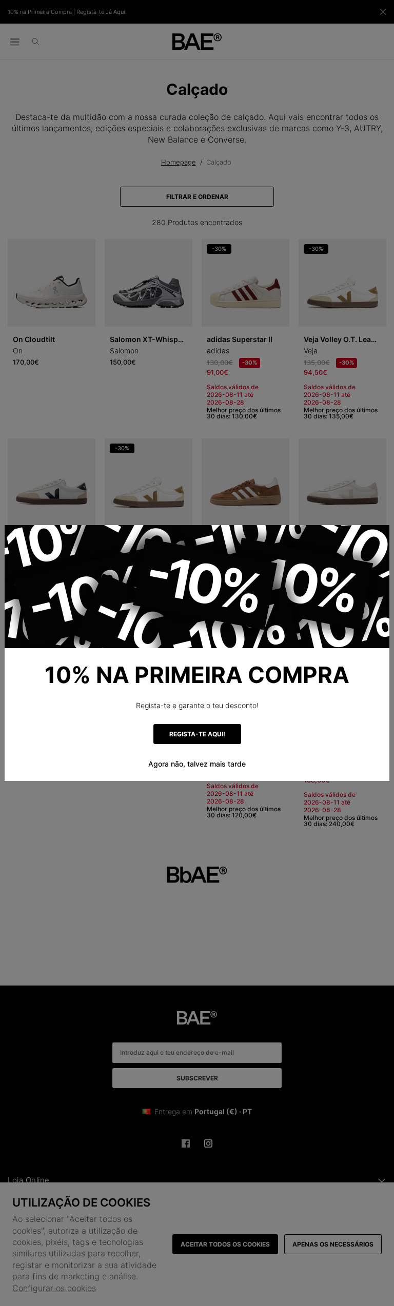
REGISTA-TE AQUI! (197, 734)
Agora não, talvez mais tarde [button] (197, 763)
